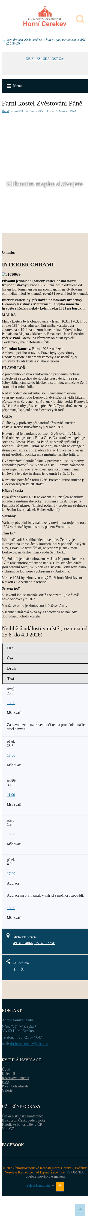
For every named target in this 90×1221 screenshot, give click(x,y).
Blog (5, 1082)
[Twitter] (22, 970)
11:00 (11, 795)
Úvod (5, 111)
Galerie (7, 1090)
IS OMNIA (75, 1172)
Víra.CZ (8, 1129)
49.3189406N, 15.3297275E (34, 943)
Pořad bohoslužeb (15, 1086)
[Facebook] (14, 970)
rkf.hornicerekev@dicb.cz (29, 1044)
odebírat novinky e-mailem (45, 1176)
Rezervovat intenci (15, 1078)
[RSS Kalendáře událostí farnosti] (60, 1187)
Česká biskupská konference (22, 1116)
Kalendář (8, 1074)
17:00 (11, 874)
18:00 (11, 703)
